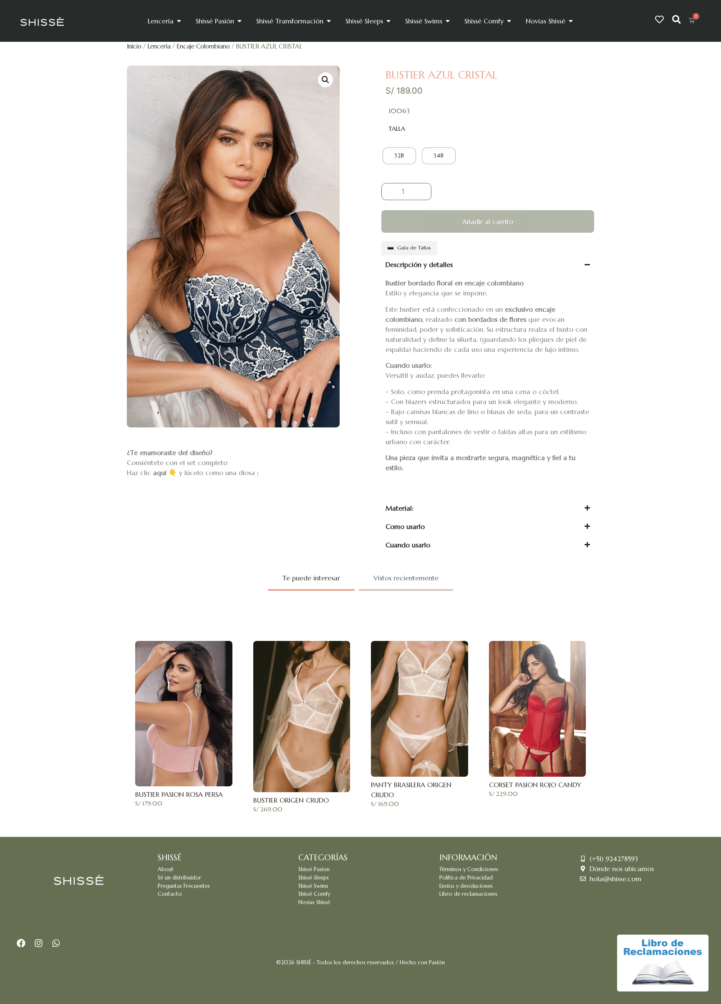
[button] (325, 79)
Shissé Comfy (314, 894)
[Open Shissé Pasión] (239, 21)
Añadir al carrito (487, 221)
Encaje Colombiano (203, 46)
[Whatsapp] (56, 943)
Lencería (159, 46)
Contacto (170, 894)
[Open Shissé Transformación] (328, 21)
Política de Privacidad (466, 877)
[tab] (311, 579)
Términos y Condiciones (468, 869)
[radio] (399, 156)
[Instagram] (39, 943)
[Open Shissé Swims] (447, 21)
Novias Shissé (314, 902)
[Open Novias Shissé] (570, 21)
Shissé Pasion (314, 869)
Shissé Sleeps (313, 877)
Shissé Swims (313, 886)
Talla (396, 129)
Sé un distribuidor (179, 877)
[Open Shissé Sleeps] (388, 21)
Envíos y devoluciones (466, 886)
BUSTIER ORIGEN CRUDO (291, 800)
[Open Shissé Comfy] (509, 21)
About (166, 869)
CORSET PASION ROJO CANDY (535, 784)
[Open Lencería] (179, 21)
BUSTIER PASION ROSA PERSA (179, 794)
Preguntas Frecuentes (184, 886)
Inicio (134, 46)
